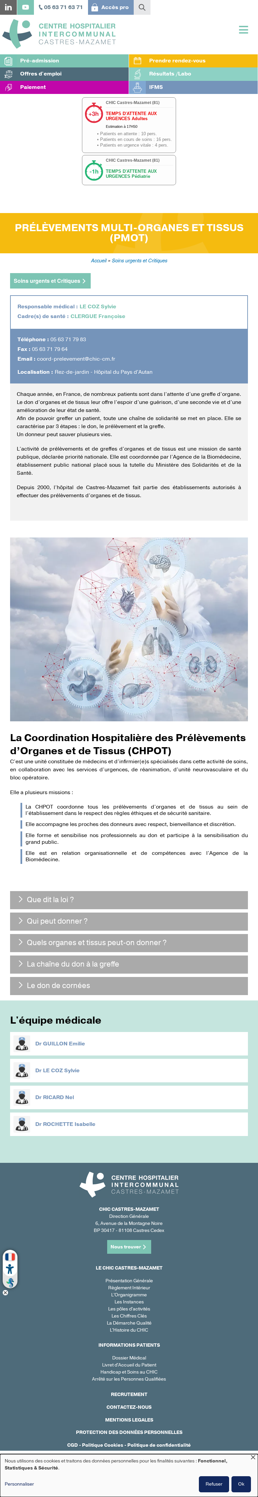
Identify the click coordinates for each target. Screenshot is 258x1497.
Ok (241, 1484)
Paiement (33, 87)
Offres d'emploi (40, 74)
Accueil (98, 260)
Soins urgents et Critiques (139, 260)
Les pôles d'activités (129, 1309)
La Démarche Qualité (129, 1323)
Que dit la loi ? (50, 900)
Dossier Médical (129, 1358)
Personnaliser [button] (19, 1484)
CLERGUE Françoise (98, 316)
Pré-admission (39, 60)
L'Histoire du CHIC (129, 1330)
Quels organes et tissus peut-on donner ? (97, 943)
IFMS (156, 87)
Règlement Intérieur (129, 1288)
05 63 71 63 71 (63, 7)
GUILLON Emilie (64, 1043)
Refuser (214, 1484)
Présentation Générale (129, 1281)
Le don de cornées (58, 986)
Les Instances (129, 1302)
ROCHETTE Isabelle (69, 1124)
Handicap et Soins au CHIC (129, 1372)
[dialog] (129, 1475)
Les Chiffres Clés (129, 1316)
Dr (39, 1043)
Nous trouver (126, 1247)
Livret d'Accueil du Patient (129, 1365)
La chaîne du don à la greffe (73, 964)
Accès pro (115, 7)
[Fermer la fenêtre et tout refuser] (253, 1458)
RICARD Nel (58, 1097)
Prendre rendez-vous (177, 60)
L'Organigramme (129, 1295)
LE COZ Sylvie (98, 306)
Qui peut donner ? (57, 921)
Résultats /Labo (170, 74)
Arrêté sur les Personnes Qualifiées (129, 1379)
